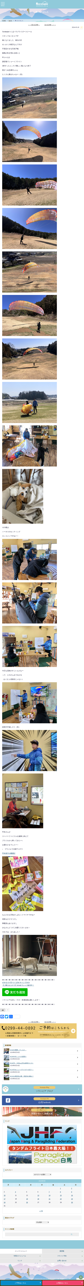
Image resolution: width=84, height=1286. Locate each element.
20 (38, 1199)
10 (4, 1195)
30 (72, 1202)
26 (27, 1202)
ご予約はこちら (20, 1283)
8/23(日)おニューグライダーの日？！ (22, 1069)
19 (27, 1199)
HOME (4, 20)
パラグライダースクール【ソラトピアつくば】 (47, 1278)
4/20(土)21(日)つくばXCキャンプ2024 (16, 982)
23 (72, 1199)
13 (38, 1195)
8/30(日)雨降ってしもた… (18, 1050)
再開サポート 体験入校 (42, 1112)
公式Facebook (44, 1100)
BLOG (10, 20)
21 (49, 1199)
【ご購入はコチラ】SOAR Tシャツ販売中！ (18, 985)
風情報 (62, 1251)
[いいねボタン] (2, 1010)
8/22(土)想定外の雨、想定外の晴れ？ (22, 1076)
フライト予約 (61, 1256)
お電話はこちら (62, 1283)
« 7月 (41, 1211)
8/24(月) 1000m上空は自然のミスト (21, 1063)
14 (49, 1195)
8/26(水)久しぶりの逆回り (18, 1056)
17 (4, 1199)
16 (72, 1195)
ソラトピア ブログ (44, 1089)
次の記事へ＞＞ (50, 25)
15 (61, 1195)
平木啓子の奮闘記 (8, 853)
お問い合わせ (61, 1260)
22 (61, 1199)
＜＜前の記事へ (34, 25)
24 (4, 1202)
